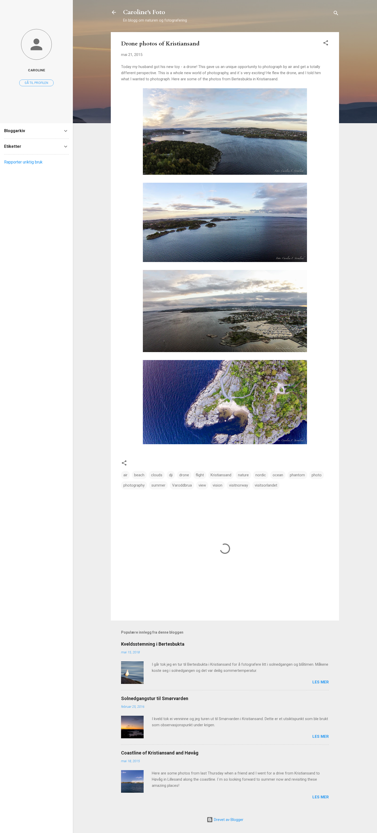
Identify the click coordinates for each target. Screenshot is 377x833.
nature (243, 475)
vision (217, 485)
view (202, 485)
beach (139, 475)
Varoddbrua (182, 485)
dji (171, 475)
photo (317, 475)
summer (158, 485)
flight (200, 475)
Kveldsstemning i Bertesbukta (152, 644)
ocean (278, 475)
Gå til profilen (36, 83)
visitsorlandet (266, 485)
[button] (326, 44)
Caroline (36, 70)
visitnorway (238, 485)
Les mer (320, 682)
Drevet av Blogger (228, 819)
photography (134, 485)
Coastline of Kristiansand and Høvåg (160, 752)
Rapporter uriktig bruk (23, 162)
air (125, 475)
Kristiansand (221, 475)
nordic (260, 475)
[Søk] (336, 14)
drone (184, 475)
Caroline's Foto (144, 12)
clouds (156, 475)
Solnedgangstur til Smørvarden (154, 698)
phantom (297, 475)
